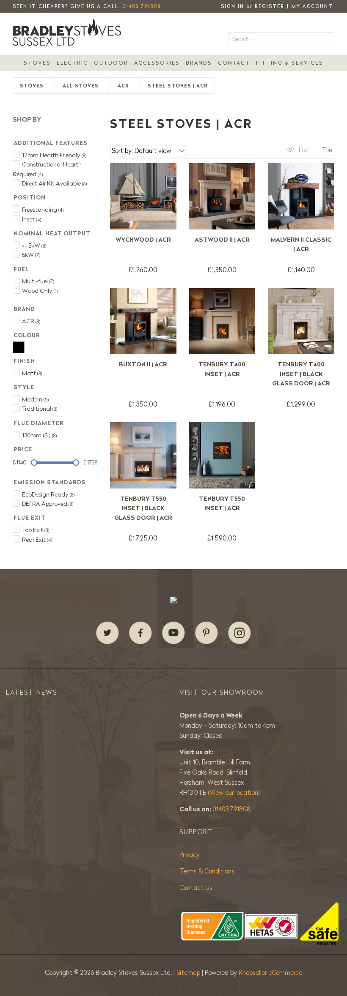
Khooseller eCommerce (270, 973)
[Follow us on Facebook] (140, 633)
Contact (234, 63)
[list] (296, 149)
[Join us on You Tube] (173, 633)
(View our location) (234, 793)
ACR (123, 86)
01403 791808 (141, 6)
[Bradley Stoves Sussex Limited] (69, 32)
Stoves (37, 63)
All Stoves (81, 86)
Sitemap (189, 973)
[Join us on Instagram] (239, 633)
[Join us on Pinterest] (206, 633)
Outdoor (111, 63)
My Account (312, 6)
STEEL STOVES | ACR (178, 86)
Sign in (232, 6)
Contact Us (195, 888)
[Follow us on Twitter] (107, 633)
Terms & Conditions (206, 871)
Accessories (157, 63)
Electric (72, 63)
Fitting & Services (289, 63)
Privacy (189, 855)
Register (269, 6)
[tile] (321, 149)
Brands (199, 63)
